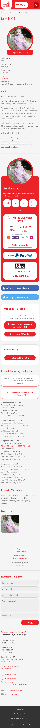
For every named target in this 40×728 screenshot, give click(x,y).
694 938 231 (12, 678)
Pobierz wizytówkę (20, 244)
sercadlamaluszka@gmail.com (15, 694)
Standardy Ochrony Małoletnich (20, 718)
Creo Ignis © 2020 (25, 725)
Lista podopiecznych (20, 558)
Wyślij (30, 622)
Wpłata (11, 255)
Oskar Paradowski (20, 551)
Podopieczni (15, 13)
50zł (24, 202)
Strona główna (5, 13)
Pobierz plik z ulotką (20, 357)
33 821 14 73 (11, 682)
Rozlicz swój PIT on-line (20, 333)
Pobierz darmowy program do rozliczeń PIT (20, 325)
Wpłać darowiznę (20, 52)
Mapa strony (20, 710)
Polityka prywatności (20, 714)
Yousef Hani (20, 565)
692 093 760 (12, 674)
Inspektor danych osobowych (10, 666)
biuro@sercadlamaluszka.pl (14, 690)
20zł (15, 202)
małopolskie (5, 78)
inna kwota (32, 203)
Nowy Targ (4, 72)
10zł (7, 202)
